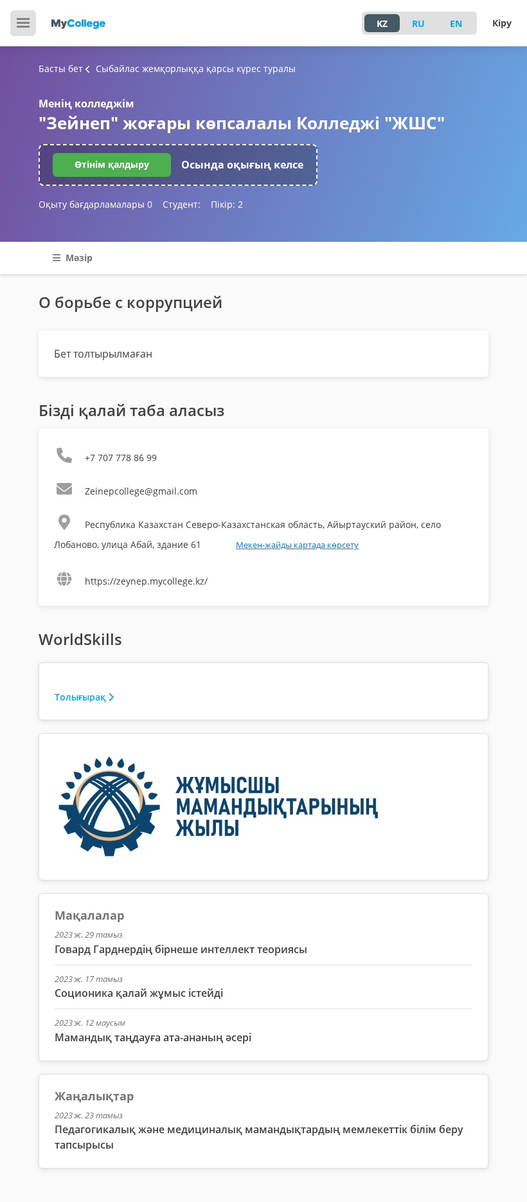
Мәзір (78, 257)
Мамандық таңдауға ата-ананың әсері (153, 1037)
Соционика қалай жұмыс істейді (139, 993)
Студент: (182, 204)
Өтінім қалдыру (112, 164)
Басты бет (61, 68)
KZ (382, 23)
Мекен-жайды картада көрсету (297, 545)
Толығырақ (80, 697)
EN (456, 23)
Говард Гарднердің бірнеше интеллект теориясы (181, 949)
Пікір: (227, 204)
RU (418, 23)
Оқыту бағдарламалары (95, 204)
